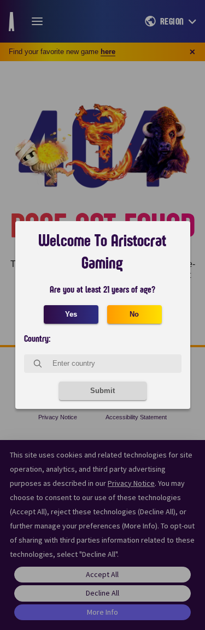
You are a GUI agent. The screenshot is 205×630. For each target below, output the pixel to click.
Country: (37, 339)
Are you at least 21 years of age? (102, 290)
